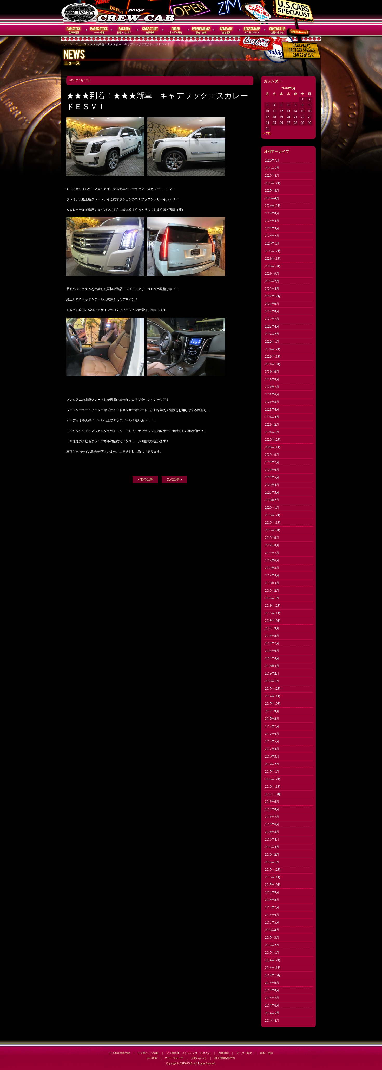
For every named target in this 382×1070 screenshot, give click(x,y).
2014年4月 (272, 1020)
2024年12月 (273, 206)
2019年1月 (272, 598)
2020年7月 (272, 462)
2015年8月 (272, 900)
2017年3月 (272, 756)
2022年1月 (272, 341)
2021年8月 (272, 379)
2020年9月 (272, 455)
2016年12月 (273, 779)
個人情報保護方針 (224, 1058)
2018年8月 (272, 636)
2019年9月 (272, 538)
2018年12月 (273, 605)
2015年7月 (272, 907)
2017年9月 (272, 711)
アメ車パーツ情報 (148, 1053)
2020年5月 (272, 477)
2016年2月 (272, 854)
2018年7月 (272, 643)
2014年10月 (273, 975)
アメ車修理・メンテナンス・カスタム (188, 1053)
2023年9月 (272, 273)
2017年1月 (272, 771)
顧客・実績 (201, 30)
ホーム (68, 44)
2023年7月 (272, 281)
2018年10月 (273, 621)
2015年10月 (273, 885)
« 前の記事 (145, 479)
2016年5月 (272, 832)
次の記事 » (174, 479)
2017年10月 (273, 704)
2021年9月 (272, 372)
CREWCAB (80, 12)
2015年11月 (273, 877)
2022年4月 (272, 326)
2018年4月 (272, 658)
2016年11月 (273, 787)
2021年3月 (272, 417)
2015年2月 (272, 945)
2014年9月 (272, 983)
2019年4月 (272, 575)
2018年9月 (272, 628)
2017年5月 (272, 741)
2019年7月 (272, 553)
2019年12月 (273, 515)
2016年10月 (273, 794)
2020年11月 (273, 447)
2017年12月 (273, 688)
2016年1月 (272, 862)
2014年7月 (272, 998)
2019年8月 (272, 545)
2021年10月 (273, 364)
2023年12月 (273, 251)
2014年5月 (272, 1013)
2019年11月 (273, 522)
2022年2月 (272, 334)
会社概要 (226, 30)
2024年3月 (272, 228)
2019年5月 (272, 568)
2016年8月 (272, 809)
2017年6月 (272, 734)
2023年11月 (273, 258)
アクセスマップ (252, 30)
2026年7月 (272, 160)
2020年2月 (272, 500)
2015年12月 (273, 870)
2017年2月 (272, 764)
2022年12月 (273, 296)
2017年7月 (272, 726)
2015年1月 (272, 952)
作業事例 (150, 30)
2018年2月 (272, 673)
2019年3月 (272, 583)
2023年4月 (272, 289)
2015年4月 (272, 930)
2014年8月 (272, 990)
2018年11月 (273, 613)
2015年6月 (272, 915)
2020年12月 (273, 439)
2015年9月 (272, 892)
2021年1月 (272, 432)
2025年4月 (272, 198)
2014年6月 (272, 1005)
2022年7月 (272, 319)
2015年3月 (272, 937)
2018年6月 (272, 651)
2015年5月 (272, 922)
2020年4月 (272, 485)
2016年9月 (272, 802)
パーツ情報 (99, 30)
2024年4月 (272, 221)
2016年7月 (272, 817)
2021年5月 (272, 402)
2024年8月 (272, 213)
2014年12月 (273, 960)
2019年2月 (272, 590)
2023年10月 (273, 266)
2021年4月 (272, 409)
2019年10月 (273, 530)
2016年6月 (272, 824)
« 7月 (267, 134)
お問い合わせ (277, 30)
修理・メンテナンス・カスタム (124, 30)
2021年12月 (273, 349)
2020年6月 (272, 470)
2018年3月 (272, 666)
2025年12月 (273, 183)
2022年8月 (272, 311)
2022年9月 (272, 304)
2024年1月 (272, 243)
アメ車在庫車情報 (119, 1053)
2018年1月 (272, 681)
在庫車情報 (74, 30)
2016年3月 (272, 847)
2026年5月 (272, 168)
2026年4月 (272, 175)
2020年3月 (272, 492)
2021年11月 (273, 356)
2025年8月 (272, 191)
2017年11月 (273, 696)
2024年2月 (272, 236)
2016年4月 (272, 839)
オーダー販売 (175, 30)
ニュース (81, 44)
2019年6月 (272, 560)
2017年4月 (272, 749)
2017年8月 (272, 719)
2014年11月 (273, 968)
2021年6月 (272, 394)
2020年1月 (272, 507)
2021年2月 (272, 424)
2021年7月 (272, 387)
